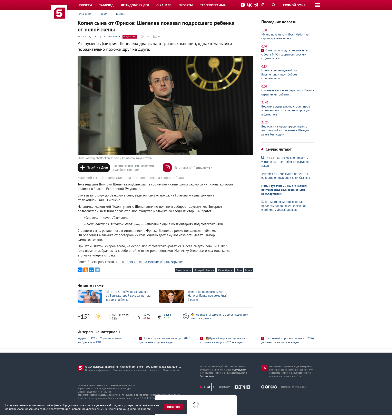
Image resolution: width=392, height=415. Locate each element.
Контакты (154, 370)
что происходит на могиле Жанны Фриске (151, 262)
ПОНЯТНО (173, 407)
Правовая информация (97, 370)
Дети (239, 270)
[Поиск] (274, 5)
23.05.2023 (84, 36)
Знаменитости (183, 270)
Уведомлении (207, 375)
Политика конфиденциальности (130, 370)
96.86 (167, 314)
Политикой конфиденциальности (129, 409)
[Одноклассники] (85, 269)
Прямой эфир (294, 5)
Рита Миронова (112, 36)
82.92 (146, 314)
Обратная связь (171, 370)
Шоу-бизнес (129, 36)
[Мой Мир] (91, 269)
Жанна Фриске (225, 270)
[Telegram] (97, 269)
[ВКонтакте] (80, 269)
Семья (248, 270)
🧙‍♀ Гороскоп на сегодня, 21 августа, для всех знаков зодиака (219, 316)
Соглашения (239, 369)
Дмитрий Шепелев (204, 270)
